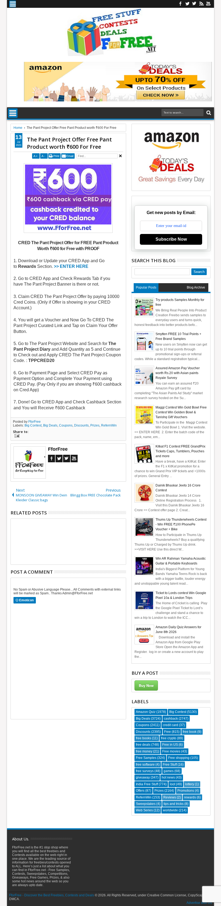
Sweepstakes (146, 804)
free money (144, 751)
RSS (201, 4)
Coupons (65, 425)
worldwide (170, 810)
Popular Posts (146, 287)
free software (145, 764)
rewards (190, 797)
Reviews (169, 797)
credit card (170, 725)
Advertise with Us (199, 903)
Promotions (185, 791)
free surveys (145, 771)
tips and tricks (174, 804)
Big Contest (33, 425)
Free (167, 732)
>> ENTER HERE (71, 266)
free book (189, 732)
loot (172, 784)
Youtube (208, 4)
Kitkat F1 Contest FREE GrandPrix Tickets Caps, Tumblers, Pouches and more (180, 451)
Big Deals (50, 425)
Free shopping (178, 758)
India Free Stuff (147, 784)
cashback (171, 718)
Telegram (66, 458)
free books (143, 738)
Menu (12, 4)
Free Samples (146, 758)
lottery (189, 784)
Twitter (187, 4)
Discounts (81, 425)
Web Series (144, 810)
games (169, 771)
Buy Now (146, 685)
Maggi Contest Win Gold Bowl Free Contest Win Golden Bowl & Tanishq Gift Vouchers (181, 412)
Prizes (94, 425)
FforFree (34, 422)
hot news (168, 777)
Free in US (170, 745)
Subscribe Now (171, 239)
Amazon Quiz (146, 712)
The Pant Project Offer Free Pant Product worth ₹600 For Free (69, 143)
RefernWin (109, 425)
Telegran (194, 4)
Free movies (171, 751)
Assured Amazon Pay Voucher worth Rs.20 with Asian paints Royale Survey (178, 373)
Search (208, 113)
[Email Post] (16, 436)
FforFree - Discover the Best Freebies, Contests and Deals (51, 895)
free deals (143, 745)
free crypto (168, 738)
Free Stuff (170, 764)
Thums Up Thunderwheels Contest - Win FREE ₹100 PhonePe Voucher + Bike (181, 524)
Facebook (180, 4)
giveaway (143, 777)
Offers (140, 791)
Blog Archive (196, 287)
